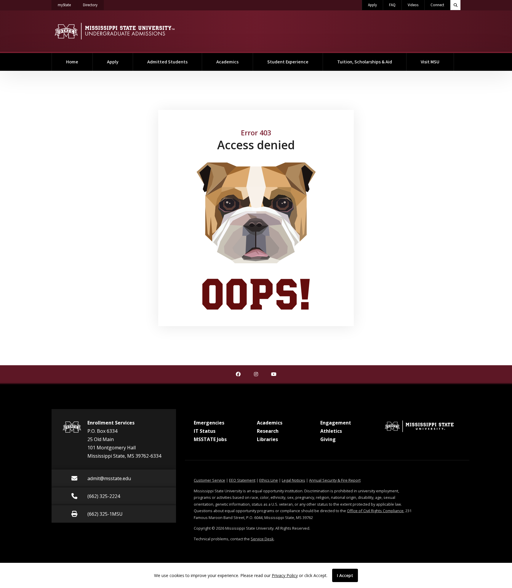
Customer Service (209, 480)
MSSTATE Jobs (210, 439)
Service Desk (262, 538)
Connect (437, 5)
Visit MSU (430, 62)
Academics (227, 62)
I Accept (345, 575)
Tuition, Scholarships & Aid (364, 62)
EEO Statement (242, 480)
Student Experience (287, 62)
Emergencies (209, 422)
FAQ (392, 5)
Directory (93, 5)
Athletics (331, 431)
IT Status (204, 431)
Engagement (335, 422)
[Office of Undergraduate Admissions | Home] (114, 31)
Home (72, 62)
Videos (413, 5)
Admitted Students (167, 62)
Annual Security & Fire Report (335, 480)
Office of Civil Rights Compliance (375, 510)
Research (268, 431)
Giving (328, 439)
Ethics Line (268, 480)
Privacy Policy (285, 575)
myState (67, 5)
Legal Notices (293, 480)
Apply (372, 5)
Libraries (267, 439)
